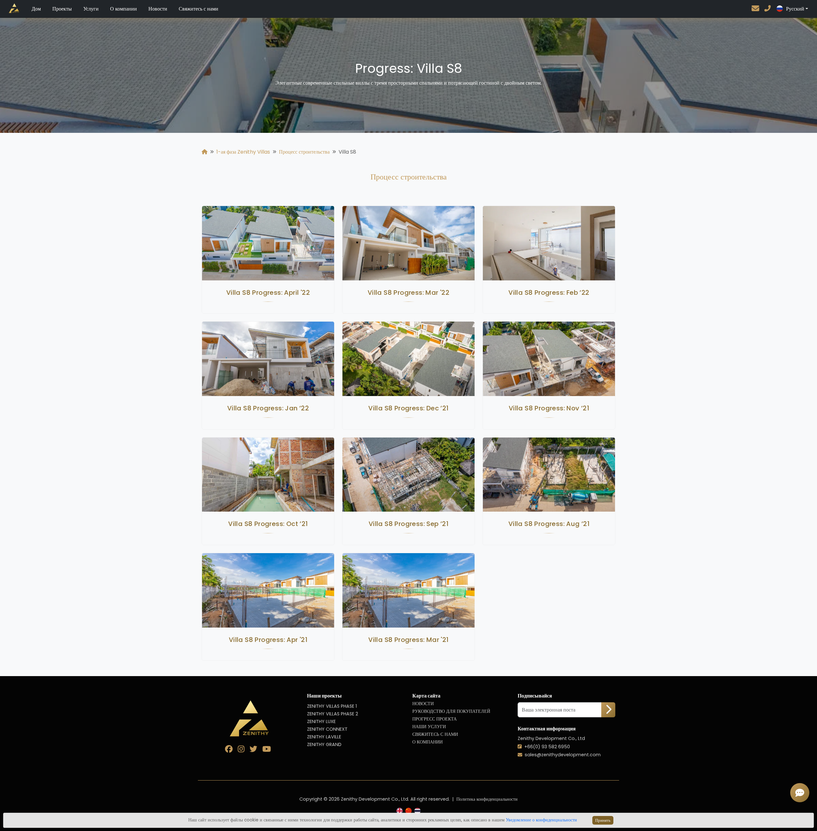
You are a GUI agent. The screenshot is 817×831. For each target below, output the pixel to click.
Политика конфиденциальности (487, 799)
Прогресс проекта (434, 719)
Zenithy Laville (324, 737)
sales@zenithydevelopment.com (563, 754)
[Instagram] (244, 750)
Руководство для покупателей (451, 711)
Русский (795, 8)
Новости (157, 8)
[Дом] (204, 152)
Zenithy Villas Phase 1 (332, 706)
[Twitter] (256, 750)
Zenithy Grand (324, 744)
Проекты (62, 8)
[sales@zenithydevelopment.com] (758, 8)
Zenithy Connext (327, 729)
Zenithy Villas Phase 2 (332, 714)
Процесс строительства (304, 152)
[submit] (608, 709)
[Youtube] (269, 750)
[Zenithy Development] (10, 8)
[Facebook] (231, 750)
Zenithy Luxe (321, 721)
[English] (399, 811)
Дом (36, 8)
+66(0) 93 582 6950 (547, 746)
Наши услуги (429, 726)
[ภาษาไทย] (417, 811)
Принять (603, 820)
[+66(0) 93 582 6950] (767, 9)
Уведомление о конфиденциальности (541, 820)
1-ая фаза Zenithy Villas (243, 152)
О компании (123, 8)
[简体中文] (408, 811)
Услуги (91, 8)
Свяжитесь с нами (198, 8)
